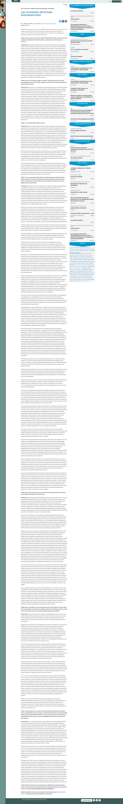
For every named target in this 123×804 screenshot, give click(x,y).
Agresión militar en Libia (80, 247)
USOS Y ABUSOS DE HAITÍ (82, 103)
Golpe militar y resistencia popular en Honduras (82, 260)
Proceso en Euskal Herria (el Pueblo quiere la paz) (82, 273)
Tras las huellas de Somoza (78, 130)
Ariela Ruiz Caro (74, 194)
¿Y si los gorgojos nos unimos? (79, 49)
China (90, 249)
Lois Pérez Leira (74, 120)
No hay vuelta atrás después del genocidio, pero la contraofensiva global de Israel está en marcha (82, 199)
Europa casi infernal (76, 176)
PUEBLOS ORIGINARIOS (82, 74)
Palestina (85, 270)
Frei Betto (72, 138)
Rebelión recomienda (78, 276)
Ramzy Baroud (73, 202)
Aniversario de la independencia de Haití (82, 119)
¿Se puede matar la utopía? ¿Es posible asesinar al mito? (81, 41)
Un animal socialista (76, 158)
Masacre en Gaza (80, 268)
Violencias (87, 280)
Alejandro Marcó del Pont (75, 171)
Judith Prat (73, 209)
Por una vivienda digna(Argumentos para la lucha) (82, 271)
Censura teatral (75, 19)
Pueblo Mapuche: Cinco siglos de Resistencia (80, 274)
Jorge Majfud (73, 152)
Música (75, 270)
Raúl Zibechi (73, 132)
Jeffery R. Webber (28, 23)
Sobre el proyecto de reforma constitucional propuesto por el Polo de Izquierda (82, 149)
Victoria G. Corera (74, 100)
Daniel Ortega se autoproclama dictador (82, 136)
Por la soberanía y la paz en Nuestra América (82, 5)
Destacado (74, 252)
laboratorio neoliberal (78, 264)
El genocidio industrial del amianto (87, 255)
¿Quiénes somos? (86, 800)
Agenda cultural (72, 247)
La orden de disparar (76, 56)
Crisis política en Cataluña (75, 250)
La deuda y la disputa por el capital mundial (80, 168)
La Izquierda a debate (86, 266)
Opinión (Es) (79, 270)
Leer (93, 266)
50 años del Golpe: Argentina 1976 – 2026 (82, 213)
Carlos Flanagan (74, 92)
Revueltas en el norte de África (82, 277)
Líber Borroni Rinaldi (75, 160)
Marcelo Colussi (74, 71)
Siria (81, 279)
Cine (93, 249)
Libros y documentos (73, 268)
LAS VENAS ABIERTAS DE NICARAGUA (82, 123)
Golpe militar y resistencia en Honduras (82, 61)
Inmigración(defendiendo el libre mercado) (85, 261)
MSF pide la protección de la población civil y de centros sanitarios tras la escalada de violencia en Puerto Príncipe (82, 111)
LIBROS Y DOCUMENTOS (82, 162)
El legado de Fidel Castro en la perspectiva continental (79, 89)
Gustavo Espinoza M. (74, 58)
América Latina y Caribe (48, 23)
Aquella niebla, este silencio (78, 208)
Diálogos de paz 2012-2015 (85, 253)
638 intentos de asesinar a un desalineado (79, 184)
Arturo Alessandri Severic (76, 44)
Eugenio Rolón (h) (74, 215)
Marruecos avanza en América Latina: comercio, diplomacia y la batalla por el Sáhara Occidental (82, 97)
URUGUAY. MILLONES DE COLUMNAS (82, 141)
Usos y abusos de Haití (80, 281)
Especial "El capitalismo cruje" (75, 256)
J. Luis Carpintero (74, 21)
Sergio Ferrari (73, 178)
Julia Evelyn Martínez (75, 51)
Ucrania (84, 279)
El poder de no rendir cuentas (79, 192)
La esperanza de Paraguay (87, 264)
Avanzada (110, 1)
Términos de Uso (51, 799)
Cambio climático (85, 249)
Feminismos (76, 258)
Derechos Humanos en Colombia (87, 250)
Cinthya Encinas (74, 31)
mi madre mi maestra (77, 11)
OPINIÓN (82, 34)
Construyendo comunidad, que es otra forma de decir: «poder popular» (81, 68)
